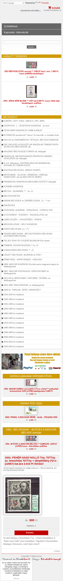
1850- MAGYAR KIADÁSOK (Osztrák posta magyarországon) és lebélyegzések (31, 265)
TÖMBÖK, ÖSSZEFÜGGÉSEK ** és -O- (21, 245)
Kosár (56, 8)
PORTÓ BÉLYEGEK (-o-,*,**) (16, 229)
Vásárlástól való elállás (30, 11)
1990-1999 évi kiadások (14, 332)
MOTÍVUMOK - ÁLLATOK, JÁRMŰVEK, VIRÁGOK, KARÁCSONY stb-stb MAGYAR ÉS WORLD (26, 176)
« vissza (56, 551)
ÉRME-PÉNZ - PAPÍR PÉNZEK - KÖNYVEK (23, 259)
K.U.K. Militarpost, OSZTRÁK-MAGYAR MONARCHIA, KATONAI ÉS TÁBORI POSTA (27, 164)
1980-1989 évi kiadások (14, 328)
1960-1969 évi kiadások (14, 318)
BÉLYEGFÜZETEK (12, 196)
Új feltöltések (10, 26)
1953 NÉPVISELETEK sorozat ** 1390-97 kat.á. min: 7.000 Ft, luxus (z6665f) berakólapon (31, 72)
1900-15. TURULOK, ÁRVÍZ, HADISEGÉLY (22, 290)
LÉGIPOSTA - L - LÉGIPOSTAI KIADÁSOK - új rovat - (27, 126)
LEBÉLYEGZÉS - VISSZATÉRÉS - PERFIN (22, 219)
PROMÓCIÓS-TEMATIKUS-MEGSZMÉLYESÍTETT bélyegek (30, 182)
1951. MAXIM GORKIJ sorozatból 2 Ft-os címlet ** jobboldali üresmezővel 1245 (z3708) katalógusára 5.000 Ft (31, 390)
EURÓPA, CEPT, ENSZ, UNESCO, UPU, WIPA (24, 121)
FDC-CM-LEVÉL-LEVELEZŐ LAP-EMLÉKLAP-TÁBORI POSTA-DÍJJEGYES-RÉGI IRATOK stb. (31, 145)
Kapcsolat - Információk (16, 32)
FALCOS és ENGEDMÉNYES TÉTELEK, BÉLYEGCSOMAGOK (31, 140)
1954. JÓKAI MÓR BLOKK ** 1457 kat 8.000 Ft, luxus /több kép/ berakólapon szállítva (31, 102)
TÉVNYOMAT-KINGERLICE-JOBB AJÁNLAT (23, 130)
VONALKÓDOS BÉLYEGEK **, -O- (19, 250)
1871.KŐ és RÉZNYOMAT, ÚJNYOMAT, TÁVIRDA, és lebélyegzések (27, 279)
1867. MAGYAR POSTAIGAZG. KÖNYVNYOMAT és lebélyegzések (26, 272)
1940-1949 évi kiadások (14, 309)
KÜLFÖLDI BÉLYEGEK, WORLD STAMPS (22, 170)
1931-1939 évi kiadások (14, 304)
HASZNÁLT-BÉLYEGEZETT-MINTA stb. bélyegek (25, 151)
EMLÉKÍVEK (9, 205)
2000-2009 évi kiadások (14, 337)
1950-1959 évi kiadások (14, 313)
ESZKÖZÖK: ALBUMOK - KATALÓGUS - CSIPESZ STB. (28, 210)
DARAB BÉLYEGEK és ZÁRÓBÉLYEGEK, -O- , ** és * (27, 201)
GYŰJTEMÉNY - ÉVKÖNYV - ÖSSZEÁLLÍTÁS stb (25, 215)
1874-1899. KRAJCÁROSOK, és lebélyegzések (24, 285)
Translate (45, 3)
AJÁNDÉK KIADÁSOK (13, 186)
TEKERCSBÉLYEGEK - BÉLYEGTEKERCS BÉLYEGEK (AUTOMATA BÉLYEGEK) (28, 235)
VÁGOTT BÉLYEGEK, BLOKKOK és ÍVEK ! (23, 255)
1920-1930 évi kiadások (14, 299)
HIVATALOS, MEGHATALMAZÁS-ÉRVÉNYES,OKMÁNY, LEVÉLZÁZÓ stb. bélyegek (28, 157)
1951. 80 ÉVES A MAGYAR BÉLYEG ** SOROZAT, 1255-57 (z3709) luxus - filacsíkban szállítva (31, 445)
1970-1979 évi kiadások (14, 323)
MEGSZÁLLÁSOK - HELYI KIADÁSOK (20, 224)
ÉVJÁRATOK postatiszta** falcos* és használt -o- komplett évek (31, 135)
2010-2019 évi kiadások (14, 342)
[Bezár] (16, 578)
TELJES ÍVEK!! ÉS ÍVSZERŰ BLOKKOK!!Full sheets (27, 241)
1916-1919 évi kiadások (14, 294)
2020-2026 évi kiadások (14, 346)
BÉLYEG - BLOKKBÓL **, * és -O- (18, 191)
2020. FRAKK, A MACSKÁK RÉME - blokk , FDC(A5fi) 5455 (31, 417)
